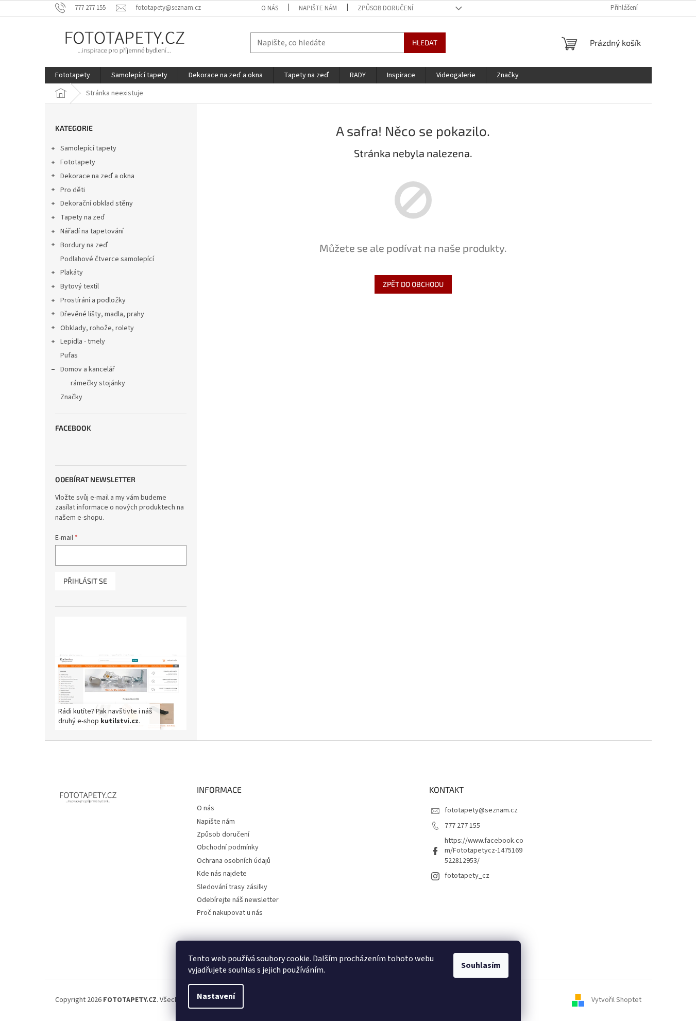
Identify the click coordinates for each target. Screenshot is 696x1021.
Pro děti (72, 190)
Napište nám (318, 8)
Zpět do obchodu (413, 284)
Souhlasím (481, 965)
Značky (71, 397)
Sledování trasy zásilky (232, 887)
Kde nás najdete (222, 874)
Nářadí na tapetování (92, 231)
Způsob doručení (385, 8)
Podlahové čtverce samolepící (107, 259)
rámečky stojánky (98, 383)
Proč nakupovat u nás (230, 913)
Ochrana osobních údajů (233, 861)
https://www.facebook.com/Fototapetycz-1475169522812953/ (484, 851)
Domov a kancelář (87, 369)
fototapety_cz (467, 876)
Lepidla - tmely (82, 341)
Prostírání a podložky (93, 300)
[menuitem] (72, 75)
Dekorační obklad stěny (96, 203)
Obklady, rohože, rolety (97, 328)
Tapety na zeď (82, 217)
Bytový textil (79, 286)
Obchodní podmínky (228, 847)
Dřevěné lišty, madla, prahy (102, 314)
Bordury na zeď (84, 245)
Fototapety (77, 162)
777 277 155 (462, 826)
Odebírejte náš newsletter (238, 900)
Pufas (69, 355)
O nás (269, 8)
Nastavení (216, 996)
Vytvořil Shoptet (616, 1000)
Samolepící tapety (88, 148)
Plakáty (71, 272)
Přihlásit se (85, 580)
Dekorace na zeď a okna (97, 176)
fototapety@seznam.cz (481, 810)
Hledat (424, 42)
